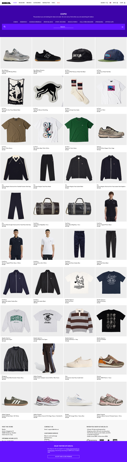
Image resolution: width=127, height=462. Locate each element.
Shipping (46, 439)
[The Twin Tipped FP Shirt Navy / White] (16, 244)
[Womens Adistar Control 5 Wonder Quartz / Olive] (111, 397)
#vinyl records (60, 22)
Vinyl (53, 2)
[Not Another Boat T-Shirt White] (47, 129)
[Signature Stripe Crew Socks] (79, 91)
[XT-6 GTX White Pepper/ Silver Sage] (111, 129)
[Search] (122, 27)
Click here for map (7, 434)
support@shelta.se (53, 429)
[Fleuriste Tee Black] (111, 320)
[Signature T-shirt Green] (79, 129)
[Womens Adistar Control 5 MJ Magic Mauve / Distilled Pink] (47, 397)
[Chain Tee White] (79, 282)
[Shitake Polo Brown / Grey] (79, 320)
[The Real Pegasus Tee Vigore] (47, 320)
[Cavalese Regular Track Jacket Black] (79, 167)
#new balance (48, 22)
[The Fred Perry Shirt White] (47, 244)
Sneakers (22, 2)
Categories (37, 2)
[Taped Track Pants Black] (111, 244)
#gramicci (23, 22)
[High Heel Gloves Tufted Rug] (47, 91)
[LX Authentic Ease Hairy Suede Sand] (79, 359)
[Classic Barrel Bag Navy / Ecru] (79, 206)
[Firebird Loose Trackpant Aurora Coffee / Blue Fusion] (47, 359)
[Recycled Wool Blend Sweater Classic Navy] (16, 359)
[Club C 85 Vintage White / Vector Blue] (79, 397)
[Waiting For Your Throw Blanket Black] (16, 91)
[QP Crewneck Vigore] (16, 320)
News (15, 2)
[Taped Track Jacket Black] (47, 282)
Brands (29, 2)
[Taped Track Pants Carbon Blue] (79, 244)
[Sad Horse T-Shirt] (111, 91)
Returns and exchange (50, 436)
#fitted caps (109, 22)
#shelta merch (72, 22)
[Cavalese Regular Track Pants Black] (47, 167)
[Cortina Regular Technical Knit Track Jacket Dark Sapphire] (111, 167)
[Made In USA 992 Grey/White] (16, 53)
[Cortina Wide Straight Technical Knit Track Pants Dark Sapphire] (16, 206)
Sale (58, 2)
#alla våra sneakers (86, 22)
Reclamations (48, 437)
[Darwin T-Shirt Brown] (16, 129)
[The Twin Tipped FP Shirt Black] (111, 206)
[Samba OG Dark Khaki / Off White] (16, 397)
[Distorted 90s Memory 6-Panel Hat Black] (79, 53)
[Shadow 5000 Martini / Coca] (111, 359)
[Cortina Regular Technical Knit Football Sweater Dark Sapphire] (16, 167)
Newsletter (46, 2)
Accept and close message (63, 456)
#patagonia (99, 22)
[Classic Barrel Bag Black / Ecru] (47, 206)
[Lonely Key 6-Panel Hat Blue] (111, 53)
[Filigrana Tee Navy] (111, 282)
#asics (15, 22)
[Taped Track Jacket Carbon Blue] (16, 282)
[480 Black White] (47, 53)
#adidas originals (35, 22)
